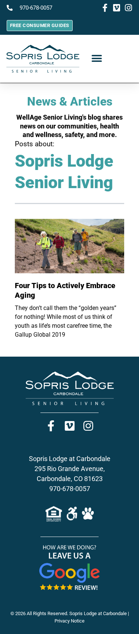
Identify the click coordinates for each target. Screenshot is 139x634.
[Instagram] (129, 8)
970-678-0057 (69, 489)
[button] (97, 58)
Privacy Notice (69, 621)
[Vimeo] (69, 425)
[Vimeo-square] (117, 8)
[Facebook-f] (105, 8)
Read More (25, 348)
